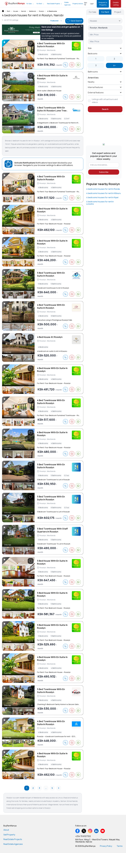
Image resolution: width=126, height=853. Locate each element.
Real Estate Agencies (13, 844)
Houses (15, 11)
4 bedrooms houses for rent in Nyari (102, 197)
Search (105, 109)
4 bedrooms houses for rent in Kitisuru (103, 193)
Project (117, 12)
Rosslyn (41, 11)
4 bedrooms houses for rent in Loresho (100, 202)
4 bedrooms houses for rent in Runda (103, 189)
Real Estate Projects (53, 4)
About (6, 830)
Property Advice (77, 4)
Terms (120, 846)
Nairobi (23, 11)
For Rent (39, 4)
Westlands (32, 11)
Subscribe (103, 172)
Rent (8, 11)
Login (92, 4)
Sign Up (85, 4)
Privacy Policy (106, 846)
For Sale (29, 4)
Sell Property (9, 835)
